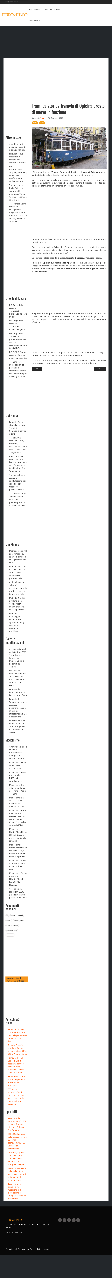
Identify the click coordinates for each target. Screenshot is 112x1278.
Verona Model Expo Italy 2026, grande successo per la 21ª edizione (18, 893)
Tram (42, 118)
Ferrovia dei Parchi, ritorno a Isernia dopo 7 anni (18, 692)
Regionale (8, 920)
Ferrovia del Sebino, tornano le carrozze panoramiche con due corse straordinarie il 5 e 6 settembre (18, 708)
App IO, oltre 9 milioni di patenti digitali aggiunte (17, 147)
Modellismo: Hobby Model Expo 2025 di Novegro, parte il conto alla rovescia (18, 835)
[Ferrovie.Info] (15, 15)
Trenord (16, 920)
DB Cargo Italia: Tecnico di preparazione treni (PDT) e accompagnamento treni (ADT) (18, 340)
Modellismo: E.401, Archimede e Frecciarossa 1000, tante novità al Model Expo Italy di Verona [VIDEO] (18, 817)
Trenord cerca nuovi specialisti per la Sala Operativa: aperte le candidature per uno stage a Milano (18, 369)
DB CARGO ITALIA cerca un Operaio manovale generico (18, 355)
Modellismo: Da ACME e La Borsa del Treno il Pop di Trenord (17, 789)
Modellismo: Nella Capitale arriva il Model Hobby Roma (17, 865)
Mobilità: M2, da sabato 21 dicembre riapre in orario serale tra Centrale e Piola (18, 588)
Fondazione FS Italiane (11, 930)
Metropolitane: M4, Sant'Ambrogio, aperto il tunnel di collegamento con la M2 (18, 557)
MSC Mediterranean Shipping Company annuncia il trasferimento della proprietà (18, 173)
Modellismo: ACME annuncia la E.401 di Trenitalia (17, 765)
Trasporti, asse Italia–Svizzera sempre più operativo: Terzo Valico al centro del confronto (18, 192)
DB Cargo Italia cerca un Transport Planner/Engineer (17, 325)
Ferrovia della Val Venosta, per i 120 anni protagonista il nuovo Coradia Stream (17, 726)
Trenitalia (12, 916)
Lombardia (20, 916)
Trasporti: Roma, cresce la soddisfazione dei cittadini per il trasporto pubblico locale (17, 482)
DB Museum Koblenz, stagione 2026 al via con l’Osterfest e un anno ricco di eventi (17, 678)
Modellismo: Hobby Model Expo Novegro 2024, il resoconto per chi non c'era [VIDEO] (18, 850)
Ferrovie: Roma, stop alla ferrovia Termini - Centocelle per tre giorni (17, 428)
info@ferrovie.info (11, 2)
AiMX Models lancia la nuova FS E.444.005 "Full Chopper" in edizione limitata (18, 752)
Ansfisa (35, 123)
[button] (38, 9)
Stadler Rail (15, 925)
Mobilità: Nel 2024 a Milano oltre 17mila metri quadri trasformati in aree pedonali (18, 604)
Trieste (42, 123)
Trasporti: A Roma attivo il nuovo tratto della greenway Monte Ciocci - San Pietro (17, 499)
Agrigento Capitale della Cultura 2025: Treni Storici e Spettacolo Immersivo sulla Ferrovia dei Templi (18, 658)
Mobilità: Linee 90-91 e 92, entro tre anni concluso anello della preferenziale (17, 572)
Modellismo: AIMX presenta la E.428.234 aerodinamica (17, 776)
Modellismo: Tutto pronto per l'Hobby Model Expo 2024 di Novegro (18, 879)
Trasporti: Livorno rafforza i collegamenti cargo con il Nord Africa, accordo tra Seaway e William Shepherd (18, 212)
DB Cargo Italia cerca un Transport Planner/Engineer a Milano (18, 311)
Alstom (8, 925)
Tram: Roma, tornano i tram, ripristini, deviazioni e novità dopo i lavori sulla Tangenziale (18, 445)
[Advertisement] (92, 15)
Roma (21, 920)
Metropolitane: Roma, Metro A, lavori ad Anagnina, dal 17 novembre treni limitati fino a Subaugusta (18, 463)
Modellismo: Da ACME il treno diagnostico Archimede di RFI (17, 802)
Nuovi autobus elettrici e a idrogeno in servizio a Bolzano (17, 158)
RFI (7, 916)
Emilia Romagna (10, 935)
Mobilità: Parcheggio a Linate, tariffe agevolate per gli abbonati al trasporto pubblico (17, 622)
